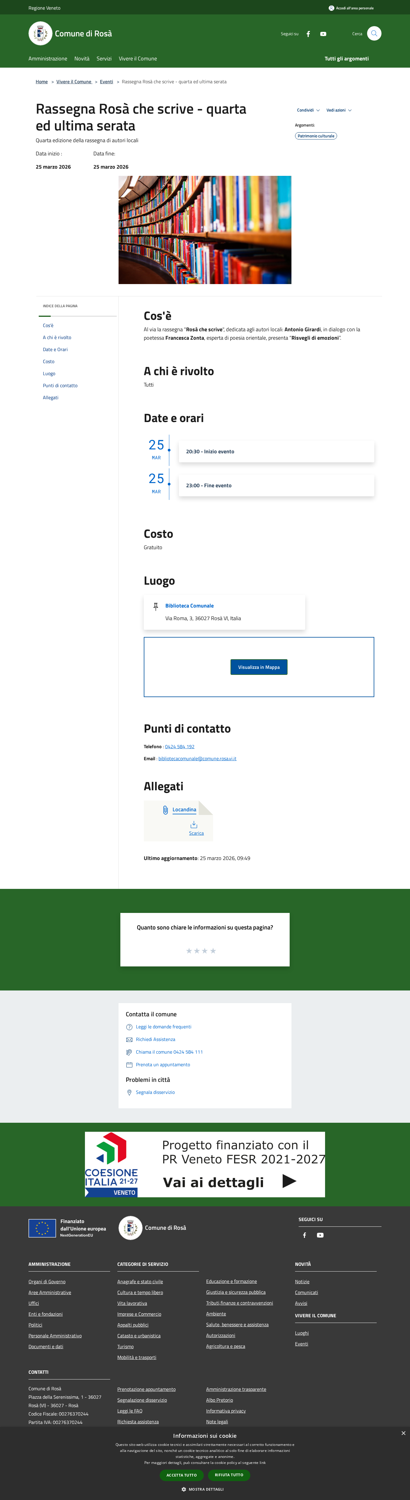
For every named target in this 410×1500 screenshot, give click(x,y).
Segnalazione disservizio (142, 1400)
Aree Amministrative (50, 1292)
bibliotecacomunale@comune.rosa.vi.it (197, 758)
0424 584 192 (179, 746)
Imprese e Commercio (139, 1314)
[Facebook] (306, 33)
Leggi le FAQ (130, 1410)
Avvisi (301, 1303)
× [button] (403, 1433)
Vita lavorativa (132, 1303)
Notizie (302, 1281)
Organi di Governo (47, 1281)
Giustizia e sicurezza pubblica (236, 1292)
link (263, 1462)
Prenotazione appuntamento (146, 1389)
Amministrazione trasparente (236, 1389)
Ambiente (216, 1313)
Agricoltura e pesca (225, 1346)
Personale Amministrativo (55, 1335)
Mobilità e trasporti (136, 1357)
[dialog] (205, 1463)
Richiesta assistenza (138, 1421)
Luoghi (302, 1332)
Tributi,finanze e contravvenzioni (239, 1302)
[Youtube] (321, 33)
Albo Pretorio (219, 1400)
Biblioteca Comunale (189, 606)
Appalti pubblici (133, 1324)
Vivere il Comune (74, 81)
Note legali (217, 1421)
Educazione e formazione (231, 1281)
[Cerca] (374, 33)
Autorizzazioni (220, 1335)
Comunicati (306, 1292)
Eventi (106, 81)
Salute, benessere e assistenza (237, 1324)
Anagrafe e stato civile (140, 1281)
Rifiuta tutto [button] (229, 1474)
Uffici (34, 1303)
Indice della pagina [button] (60, 306)
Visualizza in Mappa (259, 667)
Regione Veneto (44, 7)
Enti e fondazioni (46, 1314)
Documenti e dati (46, 1346)
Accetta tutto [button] (182, 1475)
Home (42, 81)
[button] (205, 1489)
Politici (35, 1324)
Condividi (306, 110)
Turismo (125, 1346)
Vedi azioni (336, 110)
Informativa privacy (226, 1410)
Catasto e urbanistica (139, 1335)
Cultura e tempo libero (140, 1292)
